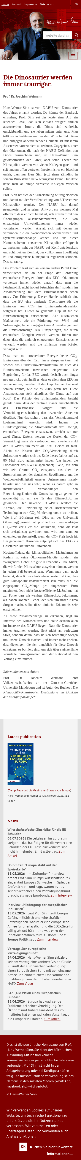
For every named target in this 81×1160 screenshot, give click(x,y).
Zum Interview (61, 895)
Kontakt (16, 4)
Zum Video (25, 983)
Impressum (30, 4)
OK (23, 1146)
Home (5, 4)
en (76, 4)
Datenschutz (47, 4)
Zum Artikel (52, 1019)
